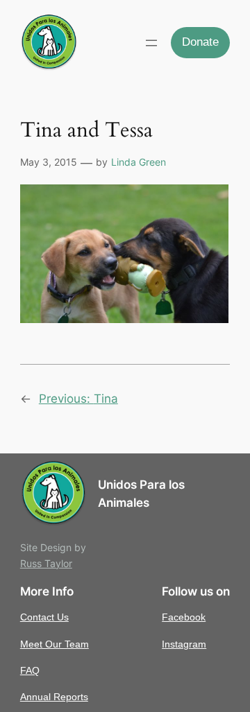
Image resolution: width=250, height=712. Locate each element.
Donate (200, 42)
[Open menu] (151, 43)
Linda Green (138, 162)
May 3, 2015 (48, 162)
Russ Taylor (46, 563)
